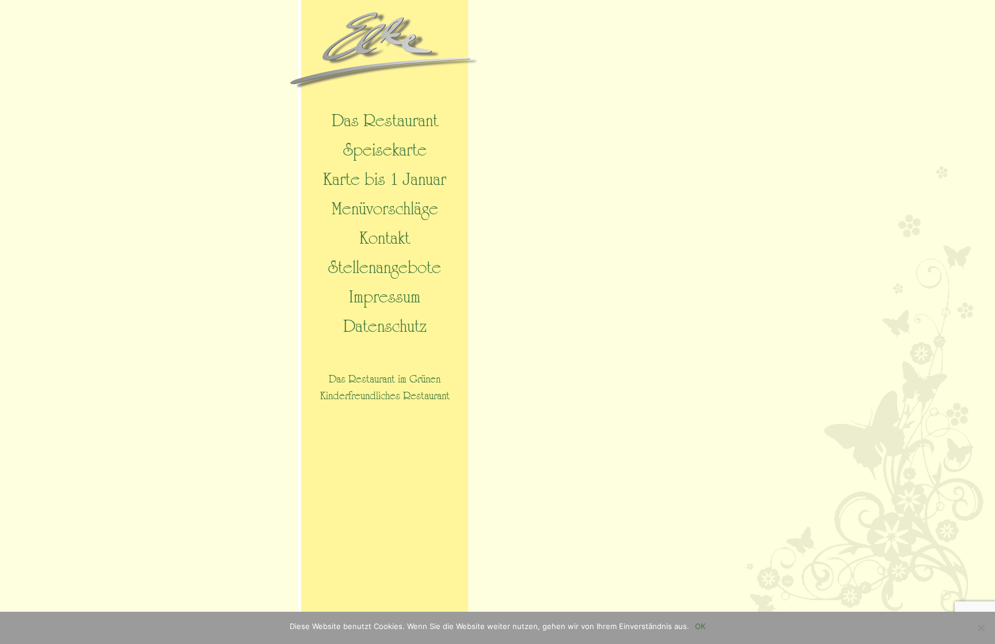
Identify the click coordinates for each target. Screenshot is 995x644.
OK (700, 626)
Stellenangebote (384, 267)
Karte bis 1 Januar (384, 179)
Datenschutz (385, 326)
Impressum (384, 297)
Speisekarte (385, 150)
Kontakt (384, 238)
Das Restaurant (385, 121)
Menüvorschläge (385, 209)
